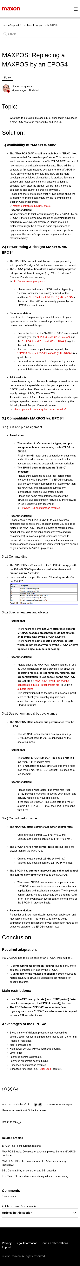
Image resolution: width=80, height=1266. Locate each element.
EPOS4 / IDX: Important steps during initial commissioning (35, 1176)
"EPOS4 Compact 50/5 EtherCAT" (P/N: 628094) (44, 353)
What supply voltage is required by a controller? (39, 409)
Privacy (7, 1243)
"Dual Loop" (45, 1068)
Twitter (10, 1089)
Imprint (6, 1247)
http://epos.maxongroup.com (29, 281)
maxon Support (10, 25)
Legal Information (26, 1243)
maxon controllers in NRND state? (32, 205)
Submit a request (37, 1110)
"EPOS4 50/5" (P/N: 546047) (53, 337)
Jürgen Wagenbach (23, 86)
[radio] (35, 1104)
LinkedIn (15, 1089)
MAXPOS (52, 25)
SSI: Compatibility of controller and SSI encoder (29, 1170)
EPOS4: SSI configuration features (40, 507)
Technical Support (33, 25)
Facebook (4, 1089)
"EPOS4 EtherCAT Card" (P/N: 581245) (51, 297)
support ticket (25, 688)
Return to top (9, 1121)
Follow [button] (7, 77)
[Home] (11, 8)
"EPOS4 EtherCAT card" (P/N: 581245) (44, 341)
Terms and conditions (54, 1243)
